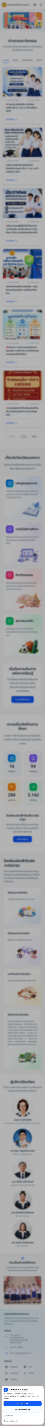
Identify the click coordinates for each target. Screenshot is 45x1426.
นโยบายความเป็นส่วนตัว (10, 1421)
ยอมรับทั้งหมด (22, 1403)
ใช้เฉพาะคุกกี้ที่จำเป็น (22, 1409)
